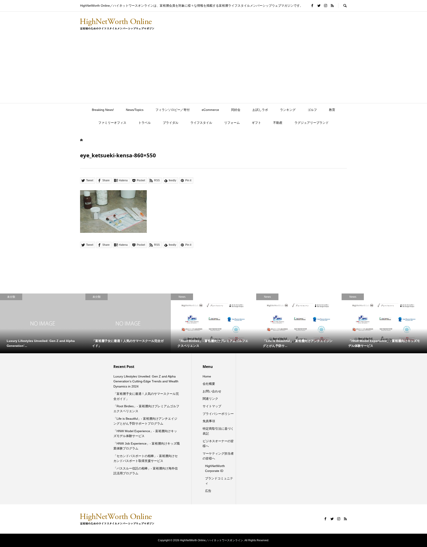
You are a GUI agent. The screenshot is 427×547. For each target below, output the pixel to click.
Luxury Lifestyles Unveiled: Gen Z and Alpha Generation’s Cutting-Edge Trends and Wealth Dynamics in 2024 (145, 381)
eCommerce (210, 110)
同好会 (235, 110)
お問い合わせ (212, 391)
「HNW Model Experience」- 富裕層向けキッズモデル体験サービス (145, 433)
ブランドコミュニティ (219, 481)
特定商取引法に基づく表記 (218, 431)
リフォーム (232, 122)
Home (207, 376)
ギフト (256, 122)
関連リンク (210, 398)
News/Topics (134, 110)
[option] (42, 323)
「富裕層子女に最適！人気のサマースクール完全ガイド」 (146, 396)
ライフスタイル (201, 122)
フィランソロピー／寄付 (172, 110)
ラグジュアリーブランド (311, 122)
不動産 (277, 122)
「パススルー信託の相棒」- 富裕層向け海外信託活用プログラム (145, 471)
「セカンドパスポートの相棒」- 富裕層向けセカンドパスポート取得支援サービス (145, 458)
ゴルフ (312, 110)
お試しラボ (260, 110)
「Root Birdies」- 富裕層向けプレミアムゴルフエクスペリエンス (146, 408)
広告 (208, 491)
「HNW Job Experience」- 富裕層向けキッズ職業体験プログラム (146, 446)
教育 (332, 110)
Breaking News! (103, 110)
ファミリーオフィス (112, 122)
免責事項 (209, 421)
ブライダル (170, 122)
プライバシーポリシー (218, 413)
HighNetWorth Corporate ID (215, 468)
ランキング (288, 110)
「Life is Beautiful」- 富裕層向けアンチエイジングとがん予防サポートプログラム (145, 421)
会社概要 (209, 383)
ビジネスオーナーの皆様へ (218, 443)
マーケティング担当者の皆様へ (218, 456)
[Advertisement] (213, 70)
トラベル (144, 122)
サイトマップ (212, 406)
